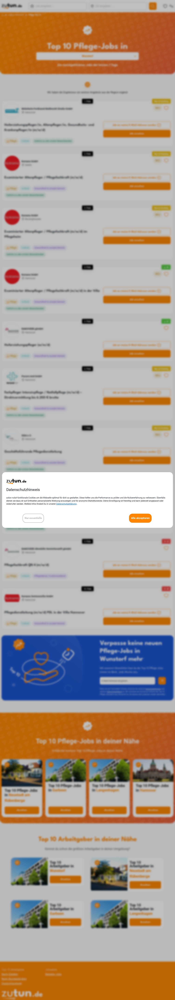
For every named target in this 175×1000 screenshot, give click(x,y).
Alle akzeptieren (140, 518)
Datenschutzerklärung (66, 504)
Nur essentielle (33, 518)
